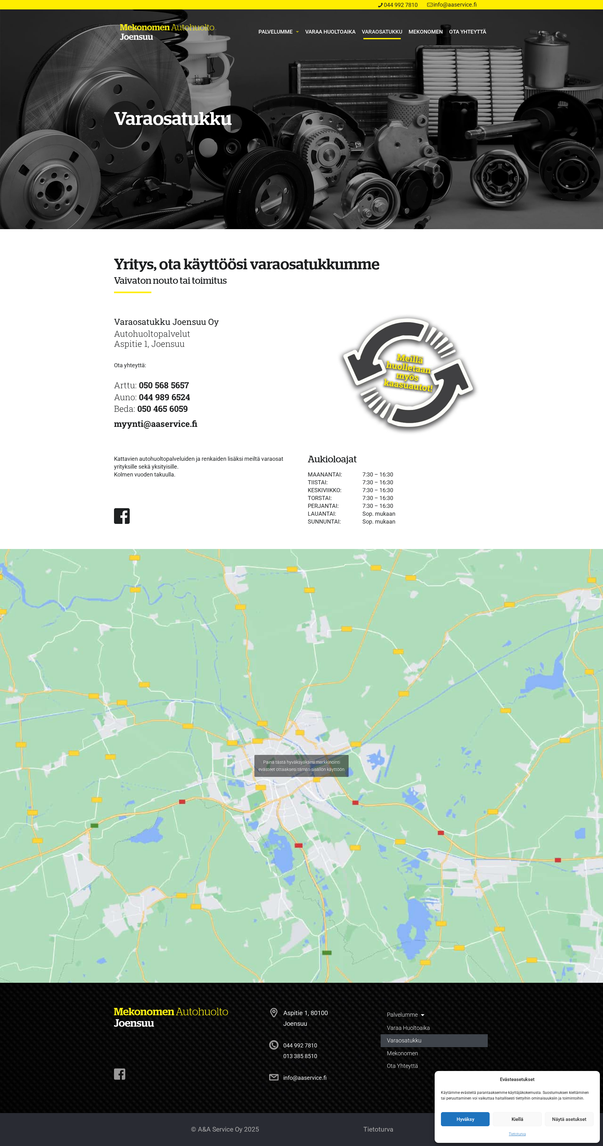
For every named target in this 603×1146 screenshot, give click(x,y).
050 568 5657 (164, 384)
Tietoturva (517, 1134)
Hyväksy (465, 1119)
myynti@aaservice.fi (156, 423)
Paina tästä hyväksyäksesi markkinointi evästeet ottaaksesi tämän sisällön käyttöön (301, 766)
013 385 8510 (300, 1056)
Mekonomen (402, 1053)
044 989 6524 (164, 396)
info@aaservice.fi (455, 4)
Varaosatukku (404, 1040)
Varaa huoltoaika (408, 1028)
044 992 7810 (401, 5)
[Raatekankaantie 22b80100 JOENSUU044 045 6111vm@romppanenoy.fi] (119, 1074)
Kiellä (517, 1119)
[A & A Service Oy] (167, 31)
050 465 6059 (162, 408)
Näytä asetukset (569, 1119)
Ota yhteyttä (402, 1066)
